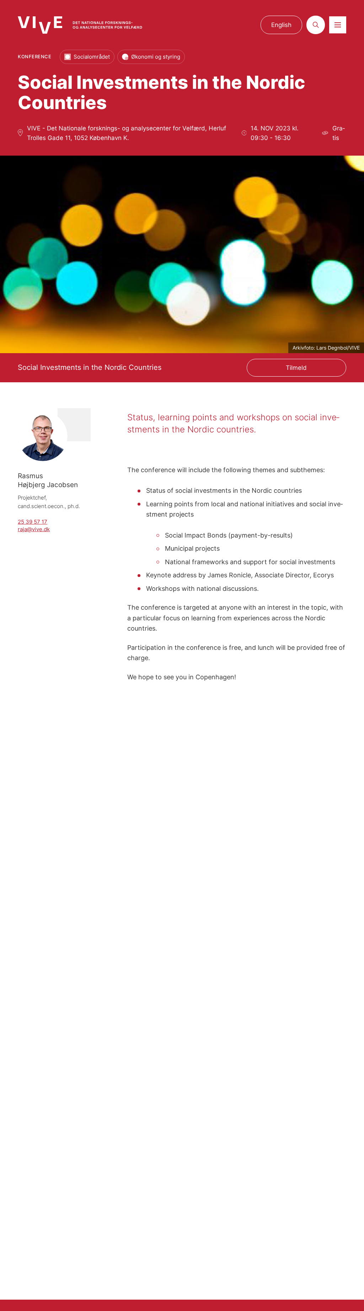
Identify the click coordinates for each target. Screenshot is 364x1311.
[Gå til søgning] (315, 25)
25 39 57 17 (32, 522)
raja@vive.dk (34, 529)
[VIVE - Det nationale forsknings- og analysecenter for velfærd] (80, 25)
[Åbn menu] (337, 24)
